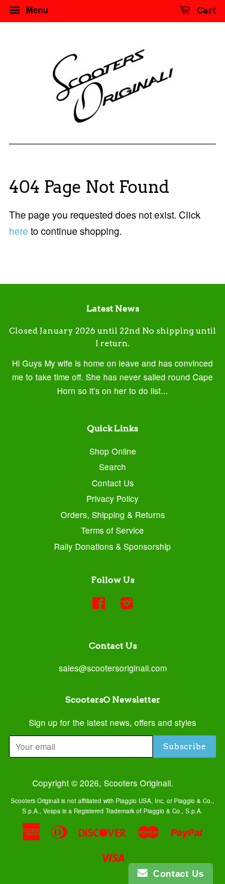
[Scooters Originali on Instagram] (126, 605)
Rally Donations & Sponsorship (112, 546)
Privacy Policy (112, 498)
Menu (36, 10)
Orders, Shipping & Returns (113, 514)
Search (112, 467)
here (18, 231)
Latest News (112, 308)
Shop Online (112, 451)
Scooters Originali (137, 783)
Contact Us (113, 483)
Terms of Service (112, 530)
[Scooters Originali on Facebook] (99, 605)
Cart (205, 10)
